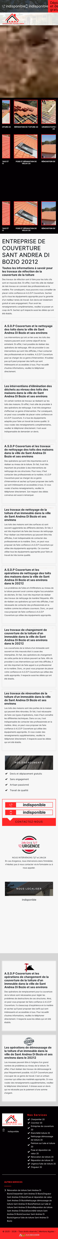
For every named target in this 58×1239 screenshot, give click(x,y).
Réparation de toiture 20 (42, 1160)
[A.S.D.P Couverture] (17, 19)
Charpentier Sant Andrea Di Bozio (27, 1193)
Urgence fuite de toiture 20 (43, 1163)
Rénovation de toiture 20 (42, 1157)
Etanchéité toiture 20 (40, 1133)
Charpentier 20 (38, 1119)
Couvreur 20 (36, 1123)
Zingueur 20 (36, 1167)
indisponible (14, 6)
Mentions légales (46, 1231)
